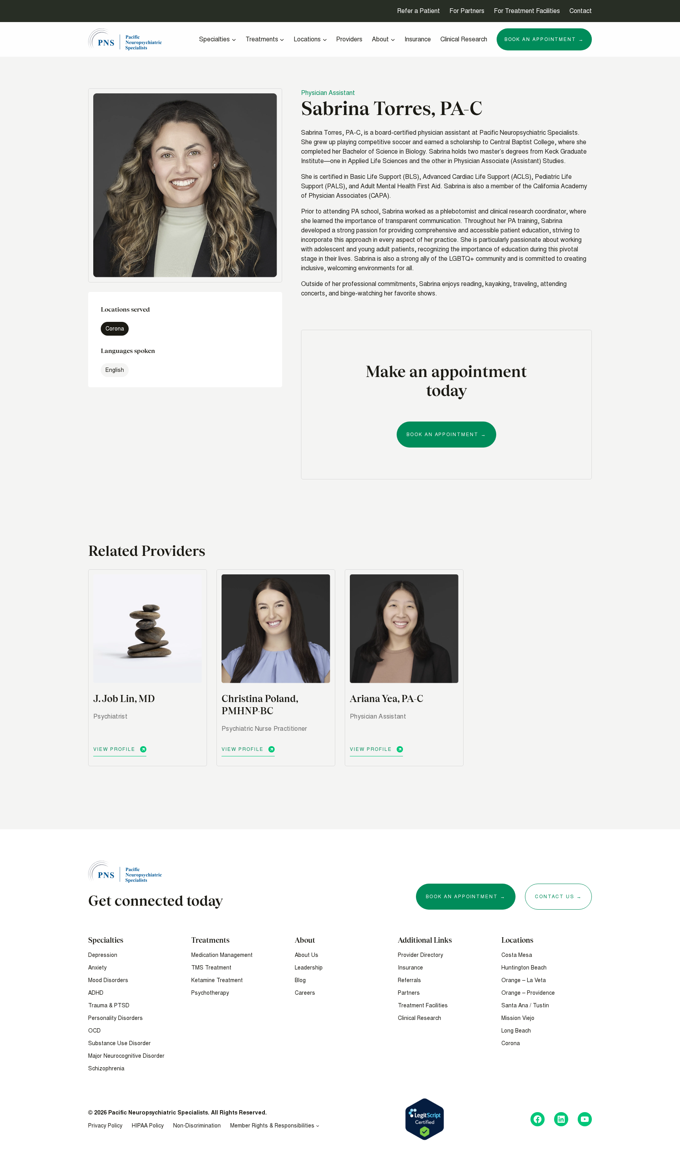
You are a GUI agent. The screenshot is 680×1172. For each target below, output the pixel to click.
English (114, 370)
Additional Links (425, 940)
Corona (114, 328)
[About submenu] (393, 39)
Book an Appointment (442, 434)
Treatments (210, 940)
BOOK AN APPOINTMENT (461, 896)
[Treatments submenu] (282, 39)
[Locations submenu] (325, 39)
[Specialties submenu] (234, 39)
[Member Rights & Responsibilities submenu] (317, 1125)
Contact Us (554, 896)
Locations (517, 940)
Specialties (105, 940)
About (305, 940)
